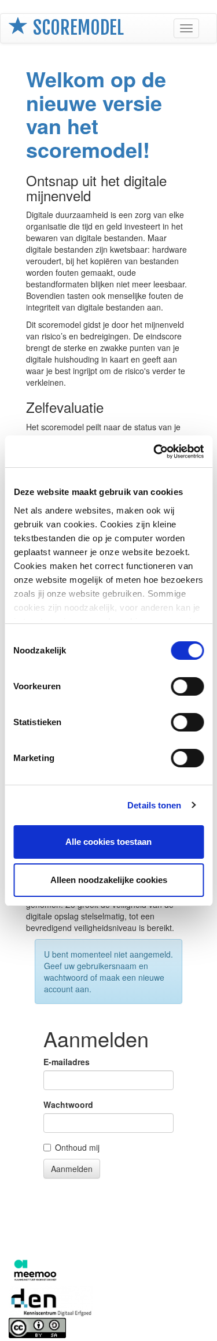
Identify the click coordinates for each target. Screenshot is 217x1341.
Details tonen (154, 805)
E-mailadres (66, 1061)
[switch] (187, 686)
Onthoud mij (77, 1147)
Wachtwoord (68, 1104)
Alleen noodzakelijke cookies (108, 880)
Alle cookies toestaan (108, 842)
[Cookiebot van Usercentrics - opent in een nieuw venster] (154, 451)
